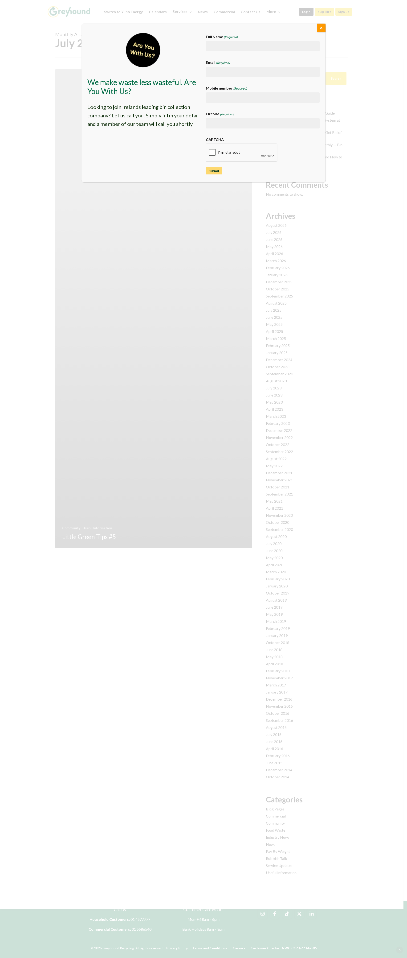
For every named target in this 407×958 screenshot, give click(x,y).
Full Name (222, 36)
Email (218, 62)
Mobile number (226, 88)
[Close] (321, 28)
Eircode (220, 113)
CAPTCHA (215, 139)
